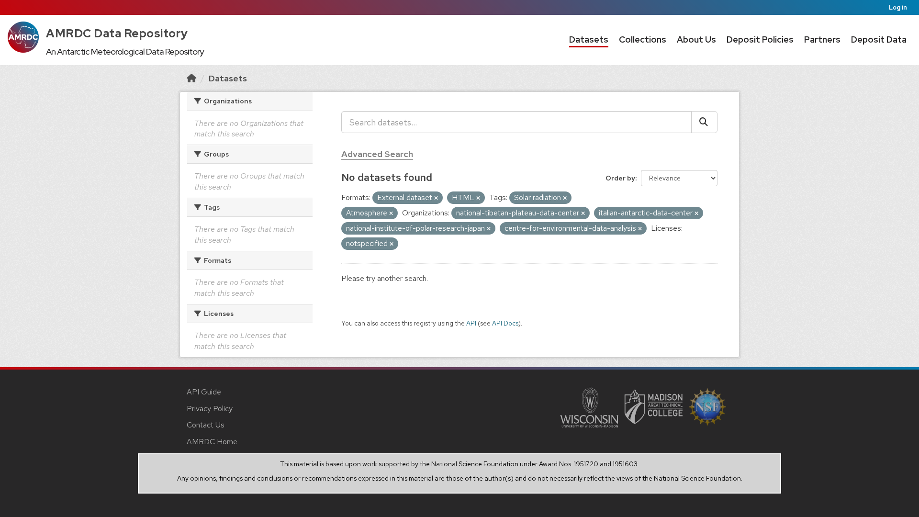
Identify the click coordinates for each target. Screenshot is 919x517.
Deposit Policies (760, 39)
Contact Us (205, 425)
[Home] (191, 78)
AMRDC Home (212, 442)
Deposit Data (879, 39)
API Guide (204, 392)
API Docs (505, 323)
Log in (898, 7)
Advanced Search (377, 153)
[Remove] (436, 198)
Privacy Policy (210, 409)
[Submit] (704, 122)
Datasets (588, 39)
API (471, 323)
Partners (822, 39)
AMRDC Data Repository (117, 33)
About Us (696, 39)
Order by (620, 178)
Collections (642, 39)
